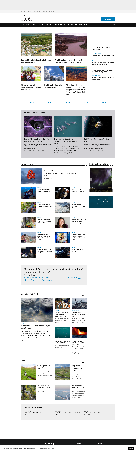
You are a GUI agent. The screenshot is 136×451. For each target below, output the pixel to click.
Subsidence (86, 102)
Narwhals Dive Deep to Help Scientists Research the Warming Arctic (66, 141)
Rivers (32, 102)
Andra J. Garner (77, 391)
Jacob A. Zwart (48, 375)
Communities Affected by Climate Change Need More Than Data (36, 61)
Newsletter (74, 24)
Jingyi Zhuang (75, 353)
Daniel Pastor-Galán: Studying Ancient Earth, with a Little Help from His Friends (44, 237)
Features (39, 187)
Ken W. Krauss (75, 322)
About (22, 24)
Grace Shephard (80, 351)
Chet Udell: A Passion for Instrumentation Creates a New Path (44, 251)
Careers (104, 102)
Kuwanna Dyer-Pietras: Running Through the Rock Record (44, 206)
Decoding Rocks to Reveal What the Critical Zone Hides (101, 49)
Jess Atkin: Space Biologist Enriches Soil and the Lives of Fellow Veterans (44, 221)
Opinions (57, 58)
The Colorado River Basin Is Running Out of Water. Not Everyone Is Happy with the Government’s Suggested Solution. (76, 89)
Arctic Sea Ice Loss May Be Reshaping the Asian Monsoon (36, 327)
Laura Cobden (75, 349)
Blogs (65, 24)
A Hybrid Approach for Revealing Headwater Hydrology (43, 366)
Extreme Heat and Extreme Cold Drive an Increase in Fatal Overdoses (103, 63)
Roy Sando (40, 375)
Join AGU (45, 11)
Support (108, 19)
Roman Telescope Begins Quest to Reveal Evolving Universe (36, 140)
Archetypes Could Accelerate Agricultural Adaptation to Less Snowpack (78, 367)
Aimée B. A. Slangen (77, 395)
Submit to (83, 24)
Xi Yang (83, 322)
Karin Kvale (59, 347)
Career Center (37, 11)
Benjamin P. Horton (76, 397)
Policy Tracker (57, 24)
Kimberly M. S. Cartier (31, 151)
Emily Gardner (59, 153)
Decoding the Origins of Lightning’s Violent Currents (95, 412)
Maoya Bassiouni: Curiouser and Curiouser (78, 190)
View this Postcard (93, 190)
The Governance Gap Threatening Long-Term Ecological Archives (43, 387)
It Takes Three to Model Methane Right (33, 412)
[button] (91, 179)
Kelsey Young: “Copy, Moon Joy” (77, 250)
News (22, 83)
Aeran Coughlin (81, 320)
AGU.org (29, 11)
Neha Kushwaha (26, 341)
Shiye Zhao (59, 345)
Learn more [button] (51, 448)
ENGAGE (79, 445)
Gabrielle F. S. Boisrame (77, 375)
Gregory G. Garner (79, 393)
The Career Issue (27, 164)
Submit (99, 445)
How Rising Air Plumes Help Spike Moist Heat (53, 86)
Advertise (100, 443)
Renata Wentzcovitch (79, 347)
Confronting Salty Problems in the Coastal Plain (78, 314)
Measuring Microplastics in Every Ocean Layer (62, 342)
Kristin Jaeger (47, 373)
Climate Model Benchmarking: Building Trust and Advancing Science (102, 71)
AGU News (46, 168)
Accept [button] (131, 448)
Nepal (50, 102)
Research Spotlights (25, 58)
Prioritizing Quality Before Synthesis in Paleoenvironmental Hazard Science (69, 61)
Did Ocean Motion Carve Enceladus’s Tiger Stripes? (103, 56)
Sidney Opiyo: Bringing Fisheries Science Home (44, 190)
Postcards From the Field (98, 164)
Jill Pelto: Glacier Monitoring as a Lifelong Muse (78, 206)
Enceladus (68, 102)
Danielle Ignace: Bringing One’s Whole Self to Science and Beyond (79, 221)
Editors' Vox (94, 46)
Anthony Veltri (42, 391)
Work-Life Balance (50, 170)
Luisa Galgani (65, 345)
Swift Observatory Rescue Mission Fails (96, 140)
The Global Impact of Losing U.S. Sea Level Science (78, 387)
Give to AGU (51, 11)
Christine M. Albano (76, 377)
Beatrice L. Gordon (77, 373)
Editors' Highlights (58, 411)
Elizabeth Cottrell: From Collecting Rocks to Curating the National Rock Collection (79, 237)
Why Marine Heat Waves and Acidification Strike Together (103, 78)
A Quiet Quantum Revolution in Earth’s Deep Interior (78, 342)
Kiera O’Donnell (77, 318)
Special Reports (30, 24)
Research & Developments (35, 112)
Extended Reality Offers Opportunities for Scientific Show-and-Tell (61, 314)
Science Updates (75, 310)
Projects (47, 24)
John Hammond (43, 371)
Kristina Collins (60, 318)
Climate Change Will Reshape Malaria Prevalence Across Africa (31, 87)
